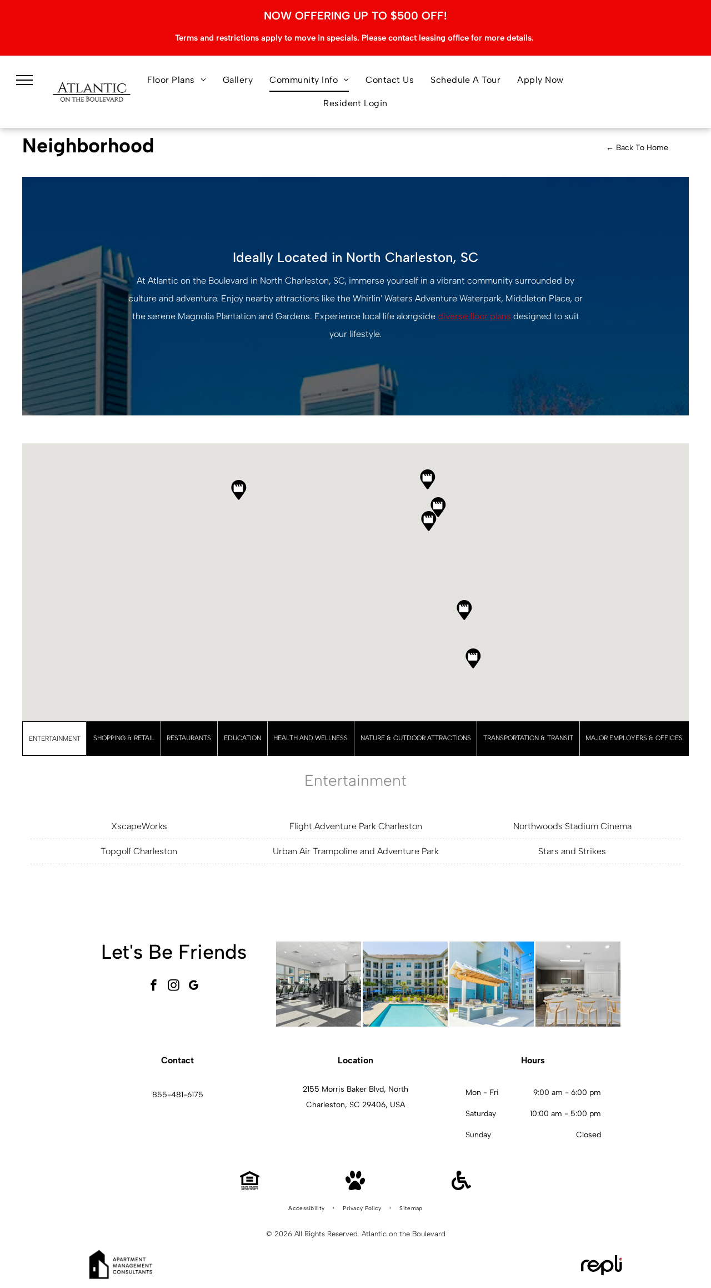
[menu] (24, 80)
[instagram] (174, 986)
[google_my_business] (194, 986)
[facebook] (154, 986)
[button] (464, 610)
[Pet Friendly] (355, 1187)
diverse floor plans (474, 316)
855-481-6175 (177, 1094)
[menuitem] (176, 80)
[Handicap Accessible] (461, 1187)
